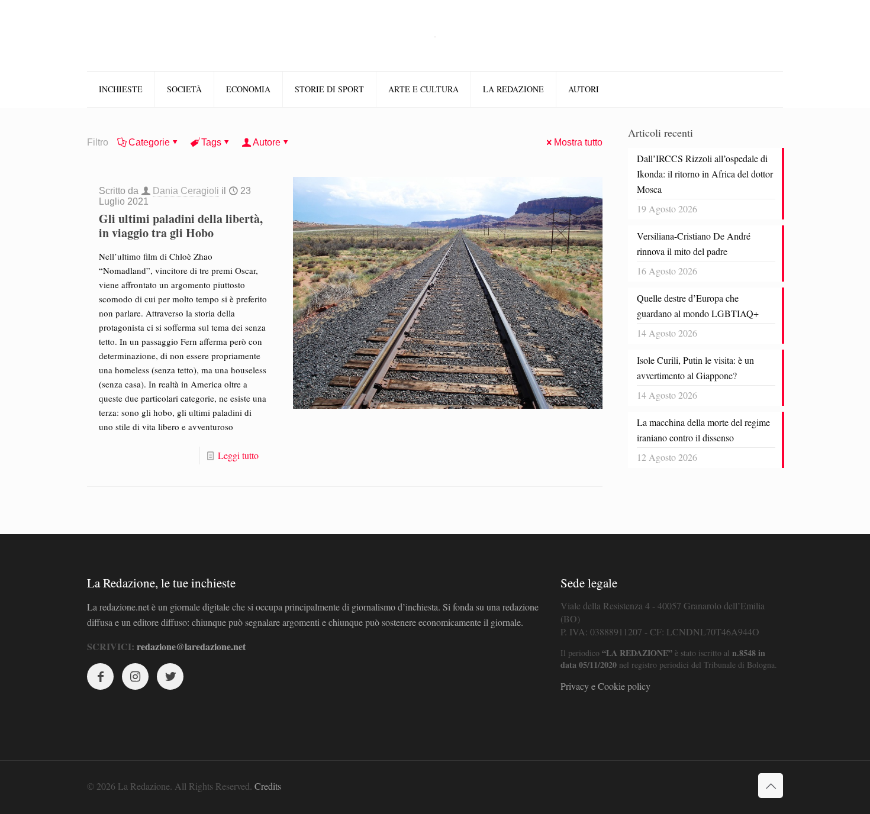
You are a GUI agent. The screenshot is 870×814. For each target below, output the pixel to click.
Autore (267, 142)
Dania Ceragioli (186, 191)
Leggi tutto (238, 455)
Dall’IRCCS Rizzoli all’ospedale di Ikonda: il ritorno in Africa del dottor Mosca (705, 173)
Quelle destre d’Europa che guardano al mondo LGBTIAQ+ (698, 305)
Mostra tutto (578, 142)
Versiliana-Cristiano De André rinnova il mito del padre (693, 243)
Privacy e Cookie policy (605, 686)
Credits (267, 786)
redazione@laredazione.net (191, 646)
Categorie (149, 142)
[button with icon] (100, 676)
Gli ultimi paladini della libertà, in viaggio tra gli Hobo (181, 225)
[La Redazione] (435, 35)
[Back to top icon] (770, 785)
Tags (211, 142)
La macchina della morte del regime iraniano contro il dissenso (703, 430)
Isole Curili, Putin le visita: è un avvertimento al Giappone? (695, 368)
